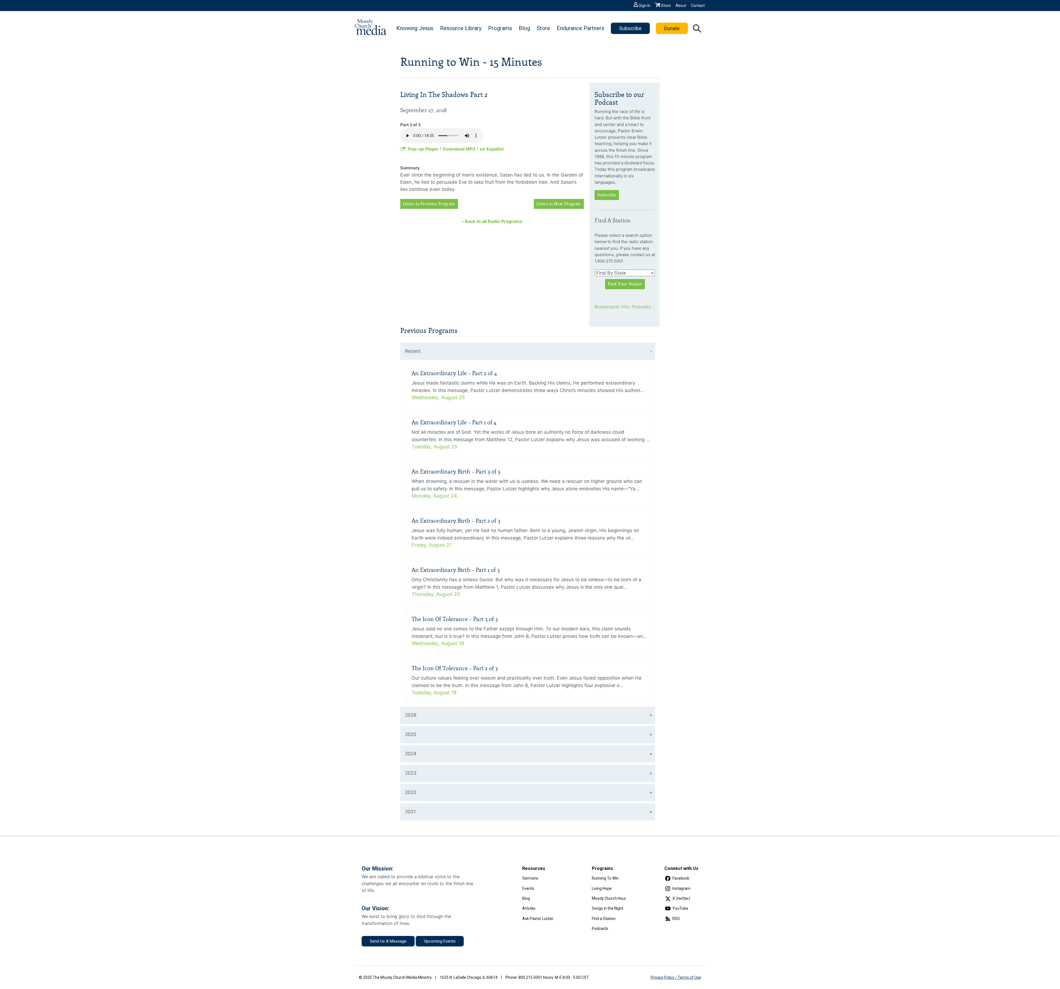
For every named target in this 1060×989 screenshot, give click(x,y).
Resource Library (460, 28)
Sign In (644, 5)
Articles (529, 908)
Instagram (681, 888)
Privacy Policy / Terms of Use (676, 977)
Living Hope (602, 888)
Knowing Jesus (414, 28)
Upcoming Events (439, 941)
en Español (492, 149)
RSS (676, 918)
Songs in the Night (607, 908)
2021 (410, 811)
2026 (411, 715)
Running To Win (605, 878)
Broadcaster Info (610, 306)
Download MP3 (459, 149)
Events (528, 888)
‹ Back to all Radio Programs (492, 221)
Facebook (680, 878)
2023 (411, 773)
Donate (672, 28)
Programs (500, 28)
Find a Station (604, 918)
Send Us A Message (388, 941)
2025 (410, 734)
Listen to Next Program (559, 203)
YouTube (680, 908)
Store (666, 5)
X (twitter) (681, 898)
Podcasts (641, 306)
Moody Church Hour (609, 898)
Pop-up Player (423, 149)
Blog (524, 28)
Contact (698, 5)
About (680, 5)
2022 (410, 792)
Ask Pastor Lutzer (537, 918)
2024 (411, 753)
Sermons (530, 878)
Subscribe (630, 28)
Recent (412, 351)
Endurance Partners (580, 28)
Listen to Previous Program (429, 203)
